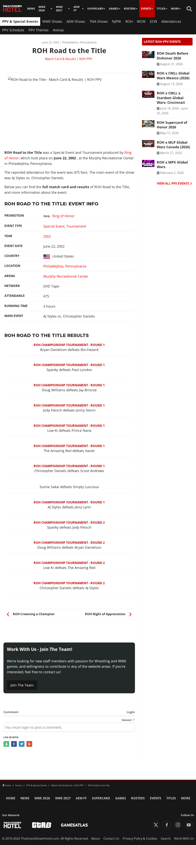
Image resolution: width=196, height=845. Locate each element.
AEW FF (77, 8)
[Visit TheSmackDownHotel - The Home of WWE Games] (12, 825)
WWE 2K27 (59, 8)
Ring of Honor (63, 216)
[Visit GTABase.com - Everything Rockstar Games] (41, 825)
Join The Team (22, 685)
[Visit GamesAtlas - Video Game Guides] (74, 825)
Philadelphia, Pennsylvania (64, 266)
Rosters (130, 8)
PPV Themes (39, 30)
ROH (129, 21)
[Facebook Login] (14, 744)
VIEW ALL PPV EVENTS (173, 183)
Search (166, 838)
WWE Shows (52, 21)
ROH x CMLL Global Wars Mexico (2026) (173, 75)
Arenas (58, 30)
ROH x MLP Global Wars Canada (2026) (173, 144)
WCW (141, 21)
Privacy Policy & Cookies (140, 838)
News (31, 8)
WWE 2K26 (41, 8)
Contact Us (111, 838)
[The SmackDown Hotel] (12, 8)
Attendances (171, 21)
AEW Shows (75, 21)
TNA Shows (99, 21)
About (95, 838)
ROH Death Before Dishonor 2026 (172, 55)
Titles (161, 8)
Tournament (76, 226)
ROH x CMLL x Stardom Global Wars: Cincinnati (171, 98)
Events (146, 8)
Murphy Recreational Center (65, 276)
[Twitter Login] (21, 744)
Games (113, 8)
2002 (47, 236)
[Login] (6, 744)
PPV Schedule (13, 30)
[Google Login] (29, 744)
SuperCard (95, 8)
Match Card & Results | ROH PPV (68, 59)
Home (10, 798)
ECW (153, 21)
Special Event (54, 226)
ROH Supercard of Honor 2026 (172, 124)
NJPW (116, 21)
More (175, 8)
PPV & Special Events (20, 21)
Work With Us (184, 838)
